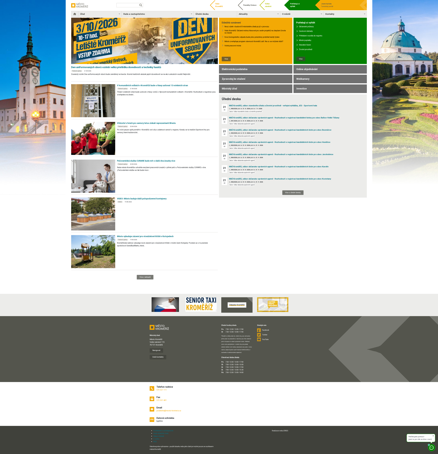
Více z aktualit (145, 277)
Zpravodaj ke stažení (233, 78)
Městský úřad (229, 88)
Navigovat (156, 350)
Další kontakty (158, 357)
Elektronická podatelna (234, 69)
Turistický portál (327, 5)
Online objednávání (306, 69)
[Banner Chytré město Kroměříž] (272, 304)
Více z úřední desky (293, 192)
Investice (301, 88)
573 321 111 (161, 390)
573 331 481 (161, 400)
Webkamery (302, 78)
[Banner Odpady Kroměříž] (237, 305)
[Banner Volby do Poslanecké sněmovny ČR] (165, 304)
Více (226, 59)
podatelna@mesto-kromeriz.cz (168, 411)
